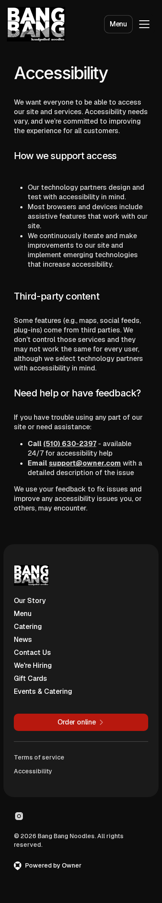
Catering (28, 626)
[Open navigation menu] (144, 24)
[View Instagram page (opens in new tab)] (19, 816)
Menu (118, 24)
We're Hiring (33, 665)
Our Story (30, 600)
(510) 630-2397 (69, 443)
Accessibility (33, 771)
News (23, 639)
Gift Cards (30, 678)
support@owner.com (85, 463)
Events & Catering (43, 691)
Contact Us (32, 652)
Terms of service (39, 757)
